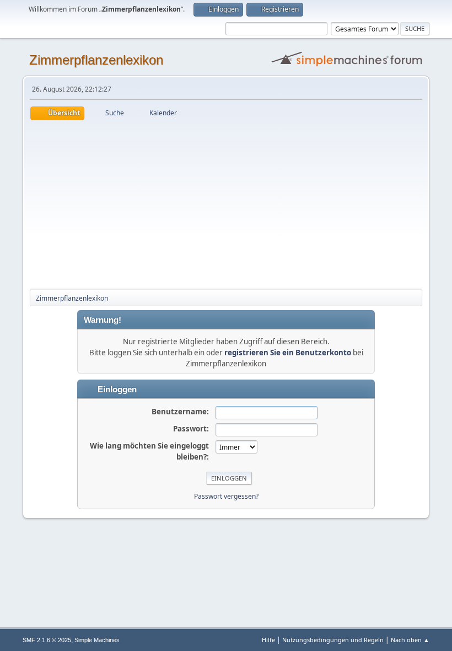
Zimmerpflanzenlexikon (96, 59)
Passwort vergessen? (226, 496)
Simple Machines (97, 640)
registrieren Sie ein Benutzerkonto (287, 352)
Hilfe (268, 640)
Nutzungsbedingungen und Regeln (333, 640)
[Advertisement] (226, 203)
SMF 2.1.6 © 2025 (47, 640)
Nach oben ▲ (410, 640)
